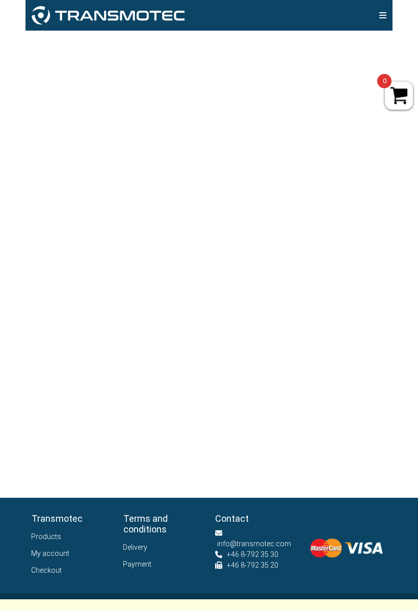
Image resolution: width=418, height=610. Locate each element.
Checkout (47, 570)
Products (46, 536)
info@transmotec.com (254, 544)
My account (50, 553)
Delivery (135, 547)
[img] (382, 15)
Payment (137, 564)
